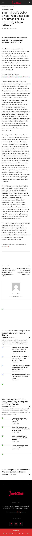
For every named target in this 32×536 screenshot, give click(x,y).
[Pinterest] (12, 32)
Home (3, 6)
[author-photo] (16, 291)
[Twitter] (7, 32)
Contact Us (16, 530)
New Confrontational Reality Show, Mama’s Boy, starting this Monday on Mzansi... (15, 401)
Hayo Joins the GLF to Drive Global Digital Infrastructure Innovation (20, 419)
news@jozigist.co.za (19, 512)
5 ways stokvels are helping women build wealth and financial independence (20, 349)
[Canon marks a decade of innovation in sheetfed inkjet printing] (6, 438)
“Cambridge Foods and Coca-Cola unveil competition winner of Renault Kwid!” (23, 271)
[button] (3, 2)
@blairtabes (5, 246)
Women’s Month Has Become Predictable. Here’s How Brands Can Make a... (20, 358)
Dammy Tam (5, 337)
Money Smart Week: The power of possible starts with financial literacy (16, 333)
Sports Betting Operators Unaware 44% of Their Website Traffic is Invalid (21, 428)
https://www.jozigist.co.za (16, 296)
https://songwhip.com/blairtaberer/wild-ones (16, 77)
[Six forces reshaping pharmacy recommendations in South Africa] (6, 377)
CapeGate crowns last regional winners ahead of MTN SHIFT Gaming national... (21, 367)
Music (11, 9)
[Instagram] (16, 524)
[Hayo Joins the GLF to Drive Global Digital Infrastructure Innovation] (6, 420)
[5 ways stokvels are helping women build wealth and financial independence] (6, 350)
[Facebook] (3, 32)
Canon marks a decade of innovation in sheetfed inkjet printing (20, 437)
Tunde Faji (5, 28)
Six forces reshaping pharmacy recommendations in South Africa (21, 376)
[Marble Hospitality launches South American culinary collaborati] (16, 460)
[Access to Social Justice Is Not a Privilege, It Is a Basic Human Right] (6, 447)
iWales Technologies (24, 533)
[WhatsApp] (16, 32)
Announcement (10, 6)
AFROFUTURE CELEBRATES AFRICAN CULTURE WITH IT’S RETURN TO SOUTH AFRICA (8, 272)
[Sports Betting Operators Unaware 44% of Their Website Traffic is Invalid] (6, 429)
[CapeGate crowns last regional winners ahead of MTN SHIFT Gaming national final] (6, 368)
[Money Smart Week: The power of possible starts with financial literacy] (16, 318)
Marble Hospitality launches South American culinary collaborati (16, 471)
